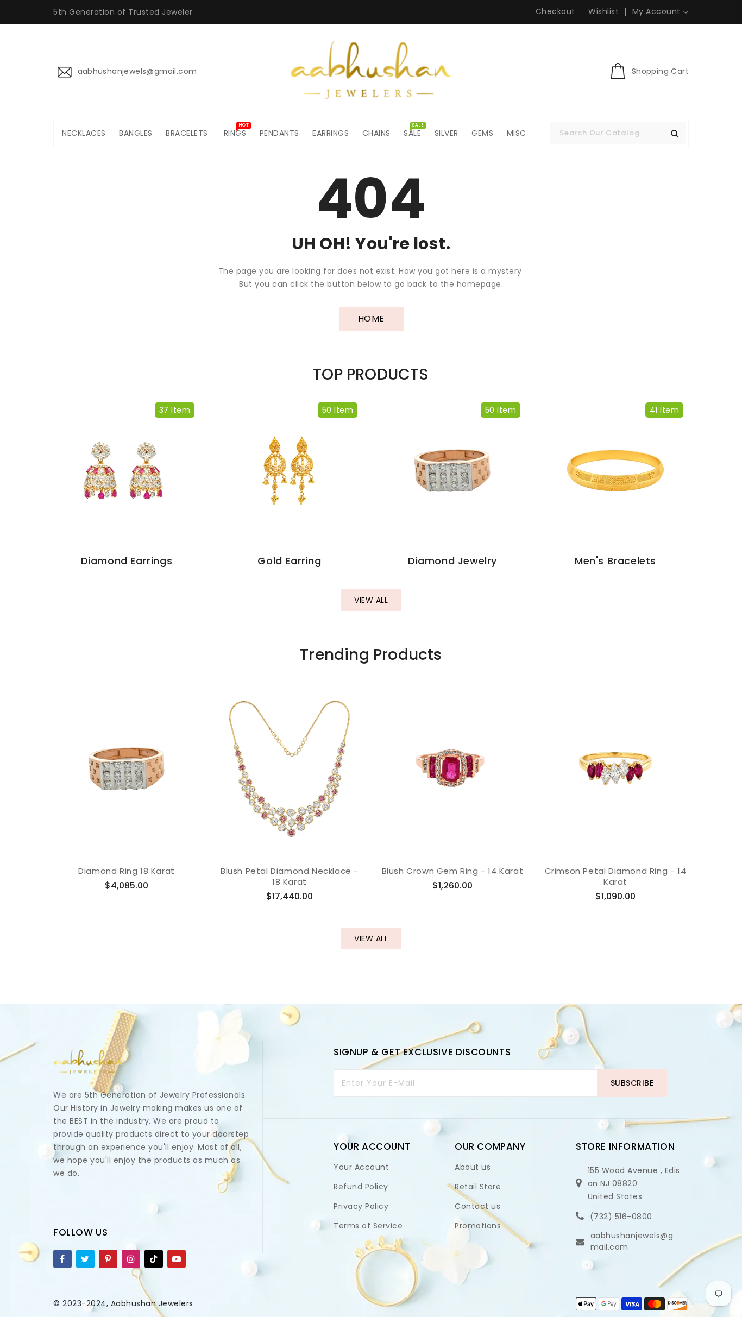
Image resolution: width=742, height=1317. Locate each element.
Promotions (478, 1225)
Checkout (555, 11)
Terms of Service (368, 1225)
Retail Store (478, 1186)
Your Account (361, 1167)
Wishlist (603, 11)
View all (371, 600)
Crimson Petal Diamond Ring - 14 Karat (616, 876)
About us (473, 1167)
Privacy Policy (361, 1206)
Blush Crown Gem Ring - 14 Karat (453, 871)
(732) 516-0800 (621, 1216)
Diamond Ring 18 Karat (126, 871)
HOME (371, 318)
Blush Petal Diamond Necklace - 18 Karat (290, 876)
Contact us (477, 1206)
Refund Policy (361, 1186)
